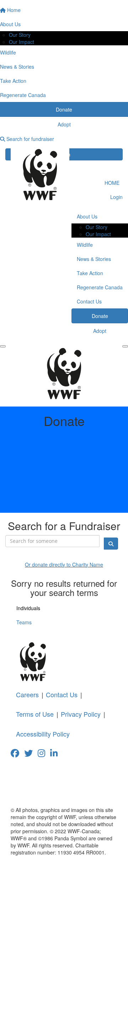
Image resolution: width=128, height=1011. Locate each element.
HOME (112, 182)
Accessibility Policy (43, 733)
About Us (87, 216)
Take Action (90, 273)
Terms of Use (35, 714)
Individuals (28, 608)
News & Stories (94, 258)
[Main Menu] (3, 346)
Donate (100, 315)
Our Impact (21, 41)
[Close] (125, 346)
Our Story (20, 34)
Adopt (99, 330)
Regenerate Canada (100, 287)
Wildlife (85, 244)
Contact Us (89, 301)
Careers (27, 694)
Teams (24, 622)
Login (116, 196)
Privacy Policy (81, 714)
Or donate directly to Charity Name (64, 564)
